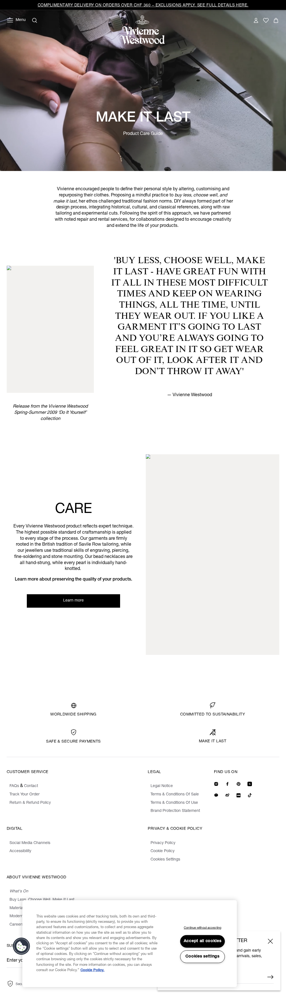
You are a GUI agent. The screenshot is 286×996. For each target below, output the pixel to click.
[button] (21, 946)
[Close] (270, 941)
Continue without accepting (202, 928)
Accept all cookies (202, 941)
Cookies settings (202, 957)
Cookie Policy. (92, 970)
